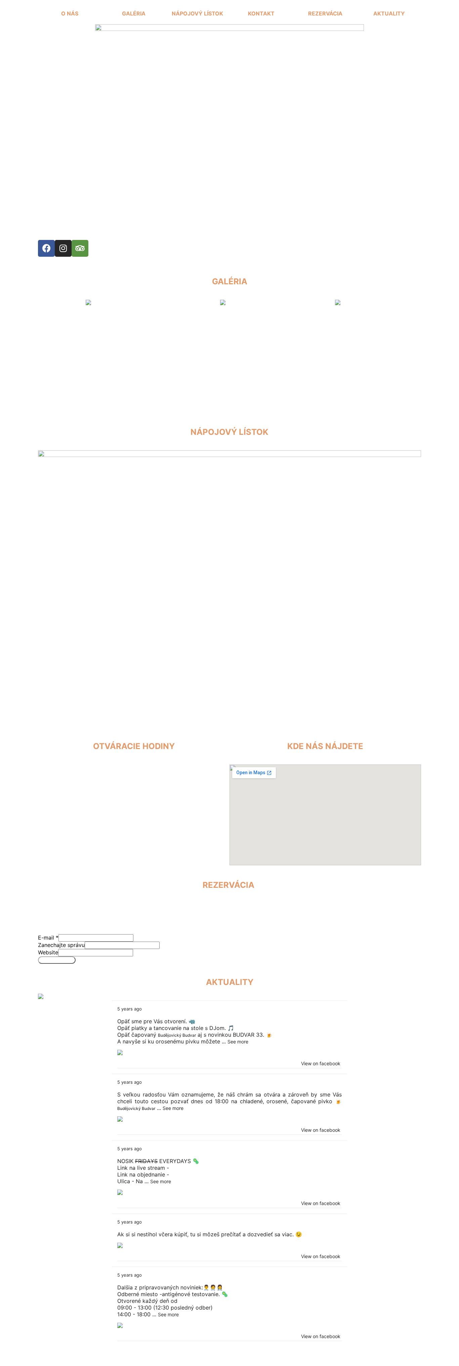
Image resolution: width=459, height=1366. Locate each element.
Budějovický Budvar (177, 1035)
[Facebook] (46, 248)
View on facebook (320, 1063)
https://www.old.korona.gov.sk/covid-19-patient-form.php (244, 1174)
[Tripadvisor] (80, 248)
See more (237, 1041)
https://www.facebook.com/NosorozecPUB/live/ (232, 1167)
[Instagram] (63, 248)
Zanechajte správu (61, 945)
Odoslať (57, 960)
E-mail (48, 937)
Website (48, 952)
